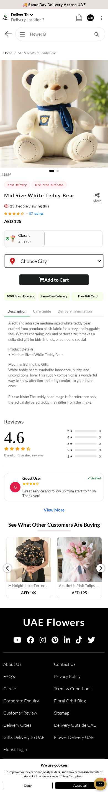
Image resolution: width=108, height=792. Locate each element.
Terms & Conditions (72, 688)
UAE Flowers (54, 622)
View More (54, 509)
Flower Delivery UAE (74, 737)
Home (7, 53)
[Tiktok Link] (79, 641)
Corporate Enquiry (21, 700)
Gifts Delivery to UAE (23, 737)
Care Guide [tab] (42, 311)
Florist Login (15, 749)
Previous (7, 568)
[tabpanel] (54, 363)
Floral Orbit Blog (70, 700)
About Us (12, 664)
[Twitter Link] (91, 641)
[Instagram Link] (43, 641)
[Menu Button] (22, 34)
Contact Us (65, 664)
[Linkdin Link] (67, 641)
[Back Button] (8, 34)
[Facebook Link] (30, 641)
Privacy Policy (67, 676)
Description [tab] (16, 311)
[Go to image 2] (57, 171)
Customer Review (20, 713)
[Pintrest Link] (55, 641)
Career (9, 688)
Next (100, 568)
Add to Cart (56, 280)
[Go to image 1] (51, 171)
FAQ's (9, 676)
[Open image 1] (54, 114)
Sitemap (62, 713)
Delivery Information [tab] (75, 311)
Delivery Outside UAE (75, 725)
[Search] (96, 34)
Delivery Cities (17, 725)
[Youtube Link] (17, 641)
